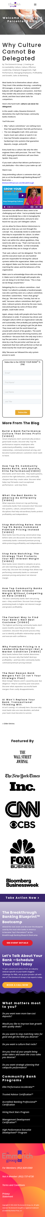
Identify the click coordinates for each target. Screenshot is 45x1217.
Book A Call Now (17, 984)
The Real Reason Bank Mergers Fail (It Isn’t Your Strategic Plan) (21, 676)
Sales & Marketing (20, 75)
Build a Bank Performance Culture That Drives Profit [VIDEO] (21, 433)
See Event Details (17, 942)
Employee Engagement (22, 70)
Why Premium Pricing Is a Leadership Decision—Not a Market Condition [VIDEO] (22, 649)
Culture (25, 67)
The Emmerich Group (13, 64)
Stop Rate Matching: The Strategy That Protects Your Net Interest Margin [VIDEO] (20, 557)
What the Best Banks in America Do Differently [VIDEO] (19, 498)
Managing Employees (23, 72)
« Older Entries (8, 723)
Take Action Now (22, 898)
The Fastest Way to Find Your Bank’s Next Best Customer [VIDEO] (20, 620)
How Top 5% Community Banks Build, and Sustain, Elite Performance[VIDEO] (21, 468)
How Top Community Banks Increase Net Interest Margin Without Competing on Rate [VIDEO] (22, 592)
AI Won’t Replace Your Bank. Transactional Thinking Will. (18, 702)
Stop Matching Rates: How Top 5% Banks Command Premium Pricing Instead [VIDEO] (21, 528)
